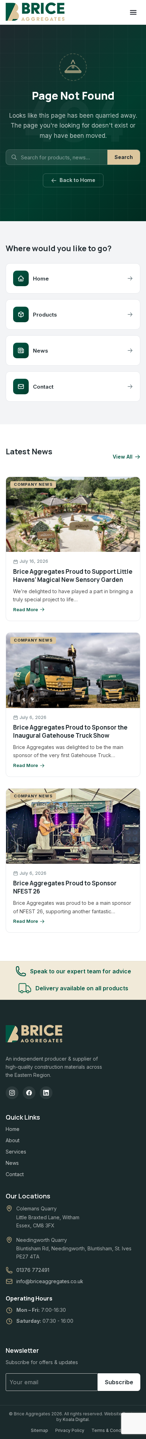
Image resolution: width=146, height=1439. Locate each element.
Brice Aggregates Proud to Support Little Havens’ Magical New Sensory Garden (73, 575)
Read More (25, 609)
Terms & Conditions (112, 1430)
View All (123, 457)
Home (12, 1129)
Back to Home (77, 180)
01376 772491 (32, 1270)
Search (123, 157)
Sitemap (39, 1430)
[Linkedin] (46, 1092)
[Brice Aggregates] (34, 1034)
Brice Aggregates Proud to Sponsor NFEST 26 (65, 887)
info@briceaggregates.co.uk (49, 1281)
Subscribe (119, 1382)
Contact (15, 1174)
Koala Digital (76, 1419)
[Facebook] (29, 1092)
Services (16, 1152)
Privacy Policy (69, 1430)
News (12, 1163)
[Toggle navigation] (133, 12)
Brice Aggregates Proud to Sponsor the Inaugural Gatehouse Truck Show (70, 731)
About (12, 1140)
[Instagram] (12, 1092)
